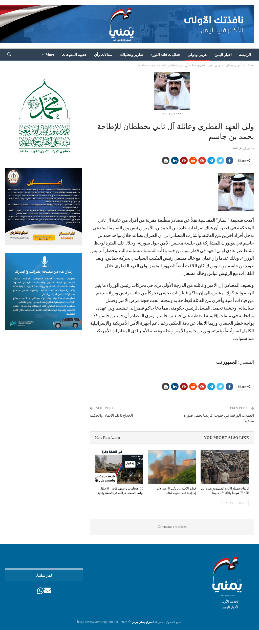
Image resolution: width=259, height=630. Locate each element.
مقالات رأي (103, 55)
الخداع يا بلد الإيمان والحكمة (111, 415)
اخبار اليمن (223, 55)
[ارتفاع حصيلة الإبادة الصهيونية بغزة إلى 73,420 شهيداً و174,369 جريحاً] (225, 467)
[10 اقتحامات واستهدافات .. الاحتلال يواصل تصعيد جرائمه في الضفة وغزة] (119, 467)
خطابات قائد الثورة (165, 55)
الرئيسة (245, 55)
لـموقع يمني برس (143, 622)
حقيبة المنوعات (74, 55)
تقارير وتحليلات (131, 55)
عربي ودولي (197, 55)
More (50, 55)
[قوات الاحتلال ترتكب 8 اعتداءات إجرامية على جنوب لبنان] (172, 467)
